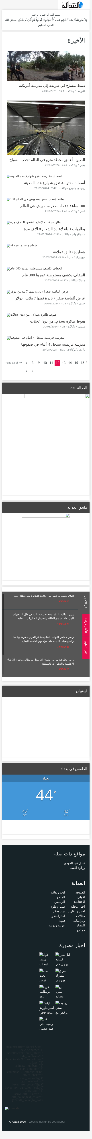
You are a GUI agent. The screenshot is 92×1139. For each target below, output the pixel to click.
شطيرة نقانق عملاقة (69, 252)
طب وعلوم (58, 906)
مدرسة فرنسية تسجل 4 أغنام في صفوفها (53, 344)
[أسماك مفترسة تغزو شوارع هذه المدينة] (34, 176)
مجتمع (81, 930)
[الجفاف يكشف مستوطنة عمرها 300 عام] (34, 268)
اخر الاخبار (85, 602)
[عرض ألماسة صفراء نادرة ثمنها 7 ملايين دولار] (38, 291)
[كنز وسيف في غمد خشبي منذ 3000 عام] (46, 1028)
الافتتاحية (79, 902)
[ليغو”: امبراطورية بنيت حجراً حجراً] (46, 1010)
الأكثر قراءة (85, 625)
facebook (11, 4)
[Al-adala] (74, 4)
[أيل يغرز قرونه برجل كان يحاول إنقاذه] (62, 964)
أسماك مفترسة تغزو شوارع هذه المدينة (54, 183)
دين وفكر (59, 911)
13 (63, 363)
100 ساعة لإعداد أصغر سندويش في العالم (52, 206)
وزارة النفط (77, 868)
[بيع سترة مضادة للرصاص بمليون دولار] (62, 998)
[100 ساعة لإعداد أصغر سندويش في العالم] (36, 199)
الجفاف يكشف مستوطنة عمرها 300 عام (53, 275)
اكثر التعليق (85, 647)
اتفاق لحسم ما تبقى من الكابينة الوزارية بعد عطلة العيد (44, 595)
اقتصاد (81, 925)
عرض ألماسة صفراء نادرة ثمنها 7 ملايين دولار (50, 298)
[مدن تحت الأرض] (46, 975)
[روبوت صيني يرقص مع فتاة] (62, 1010)
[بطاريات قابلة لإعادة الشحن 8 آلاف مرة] (34, 222)
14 (70, 363)
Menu (87, 61)
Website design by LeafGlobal (47, 1121)
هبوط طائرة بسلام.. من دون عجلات (57, 321)
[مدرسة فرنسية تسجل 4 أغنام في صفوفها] (35, 337)
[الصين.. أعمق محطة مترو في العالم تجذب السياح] (46, 127)
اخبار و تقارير (76, 911)
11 (51, 363)
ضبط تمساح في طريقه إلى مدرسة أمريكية (52, 86)
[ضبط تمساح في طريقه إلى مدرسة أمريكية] (46, 65)
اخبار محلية (77, 906)
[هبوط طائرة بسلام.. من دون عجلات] (31, 314)
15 (76, 363)
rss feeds (5, 4)
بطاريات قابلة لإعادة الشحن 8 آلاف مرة (54, 229)
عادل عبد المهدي (74, 863)
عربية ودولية (57, 925)
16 (82, 363)
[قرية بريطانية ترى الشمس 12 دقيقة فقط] (46, 996)
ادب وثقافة (58, 892)
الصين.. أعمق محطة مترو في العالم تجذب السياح (47, 160)
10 (45, 363)
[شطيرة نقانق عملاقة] (22, 245)
